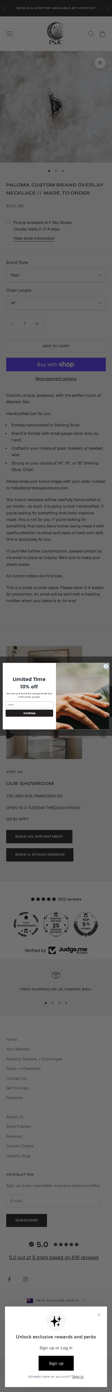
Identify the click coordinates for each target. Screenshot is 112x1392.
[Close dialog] (105, 666)
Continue (29, 713)
